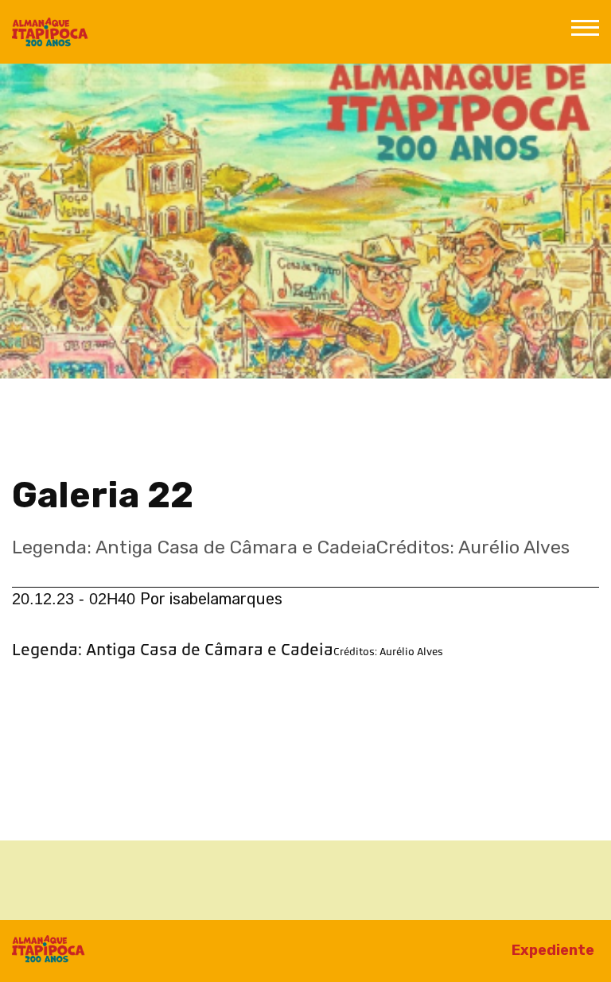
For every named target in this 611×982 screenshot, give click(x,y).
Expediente (553, 950)
